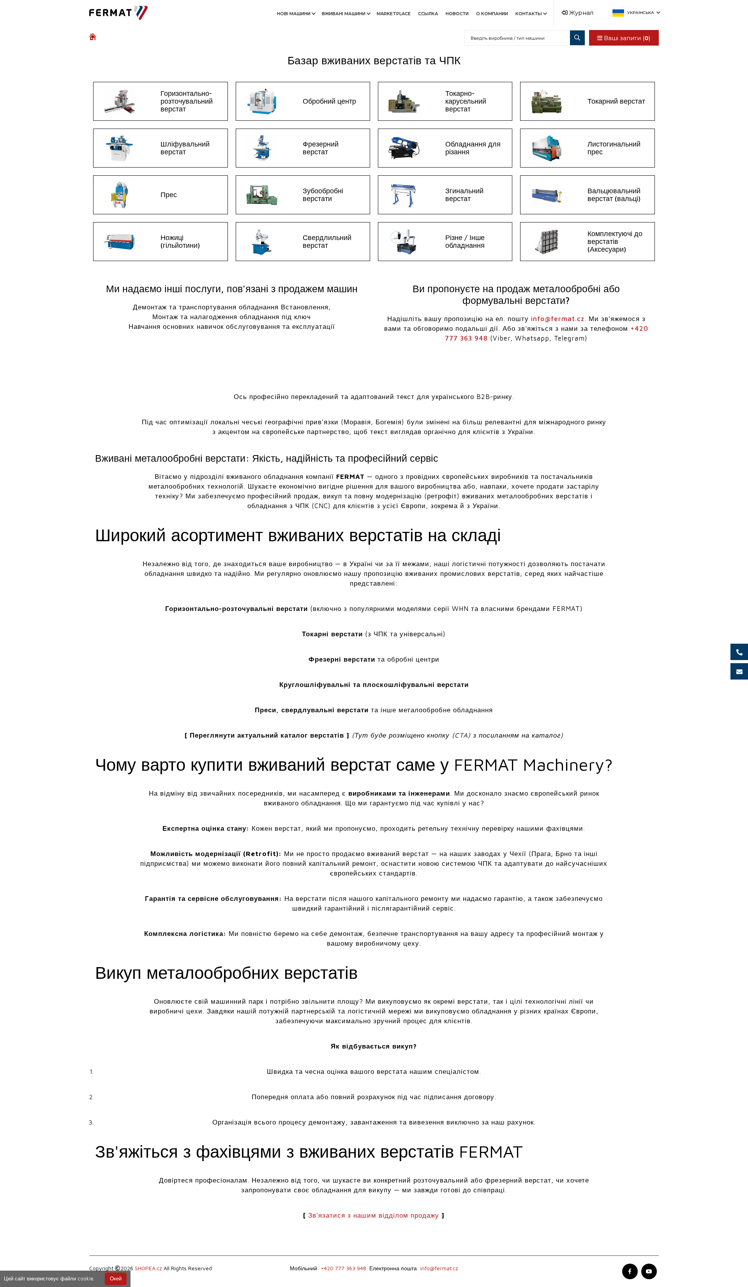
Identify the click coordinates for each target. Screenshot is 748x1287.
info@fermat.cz (557, 319)
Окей (116, 1279)
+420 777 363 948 (343, 1268)
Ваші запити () (626, 38)
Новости (457, 13)
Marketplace (394, 13)
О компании (492, 13)
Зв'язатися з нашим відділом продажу (373, 1215)
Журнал (580, 12)
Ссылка (428, 13)
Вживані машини (343, 13)
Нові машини (293, 13)
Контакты (528, 13)
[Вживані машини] (94, 37)
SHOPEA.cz (148, 1268)
